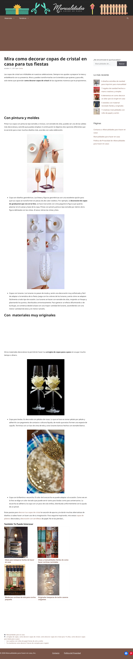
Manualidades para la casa (15, 635)
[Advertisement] (66, 36)
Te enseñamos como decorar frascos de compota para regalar (27, 643)
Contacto (55, 653)
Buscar (122, 64)
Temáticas (22, 18)
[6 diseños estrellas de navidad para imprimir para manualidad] (97, 83)
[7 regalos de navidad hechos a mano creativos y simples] (97, 90)
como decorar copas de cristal (29, 637)
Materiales (8, 18)
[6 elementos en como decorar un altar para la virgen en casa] (97, 97)
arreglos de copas (12, 637)
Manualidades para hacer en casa (107, 137)
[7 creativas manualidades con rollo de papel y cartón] (97, 111)
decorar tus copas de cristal (29, 512)
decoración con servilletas (31, 518)
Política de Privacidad (72, 653)
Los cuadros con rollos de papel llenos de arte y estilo (24, 641)
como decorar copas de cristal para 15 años (56, 637)
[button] (128, 18)
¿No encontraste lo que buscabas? (107, 60)
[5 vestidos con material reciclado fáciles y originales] (97, 104)
